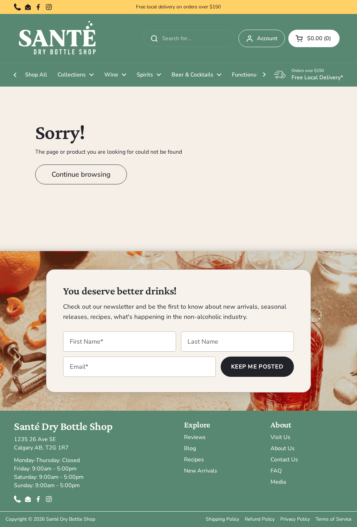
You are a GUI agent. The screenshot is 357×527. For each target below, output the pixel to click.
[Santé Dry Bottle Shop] (57, 38)
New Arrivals (200, 471)
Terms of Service (333, 519)
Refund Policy (260, 519)
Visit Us (280, 437)
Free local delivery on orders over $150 (178, 7)
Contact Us (284, 459)
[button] (314, 38)
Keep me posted (257, 367)
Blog (190, 448)
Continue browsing (81, 174)
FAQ (276, 471)
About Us (283, 448)
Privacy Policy (295, 519)
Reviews (195, 437)
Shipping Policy (222, 519)
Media (278, 482)
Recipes (194, 459)
